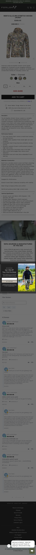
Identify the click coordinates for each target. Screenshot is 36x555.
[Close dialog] (34, 264)
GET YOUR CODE (9, 281)
